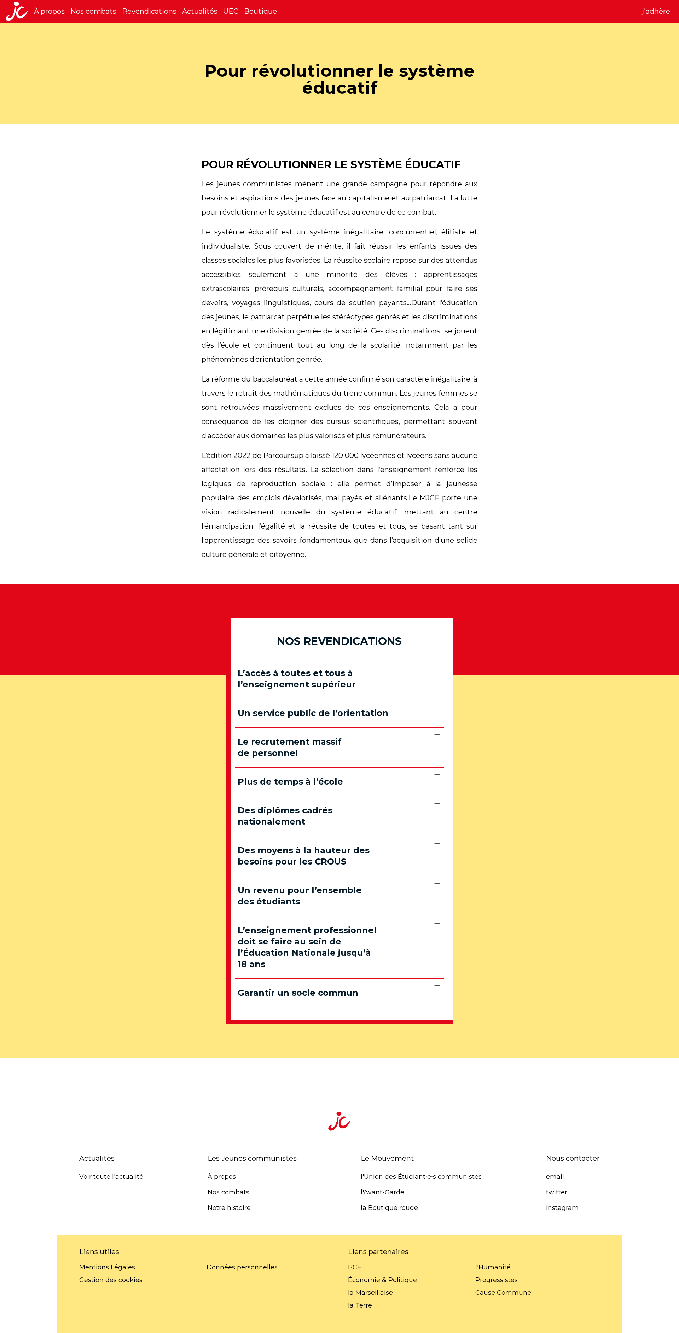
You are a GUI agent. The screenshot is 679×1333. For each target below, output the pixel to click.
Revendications (149, 11)
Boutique (260, 11)
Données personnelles (242, 1267)
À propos (49, 11)
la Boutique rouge (389, 1208)
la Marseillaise (370, 1293)
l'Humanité (493, 1267)
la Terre (360, 1305)
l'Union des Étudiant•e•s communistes (421, 1177)
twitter (556, 1192)
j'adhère (656, 11)
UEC (230, 11)
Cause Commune (503, 1293)
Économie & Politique (382, 1280)
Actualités (199, 11)
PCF (354, 1267)
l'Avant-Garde (382, 1192)
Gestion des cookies (111, 1280)
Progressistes (496, 1280)
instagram (562, 1208)
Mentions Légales (107, 1267)
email (555, 1177)
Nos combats (93, 11)
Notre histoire (229, 1208)
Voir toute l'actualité (111, 1177)
